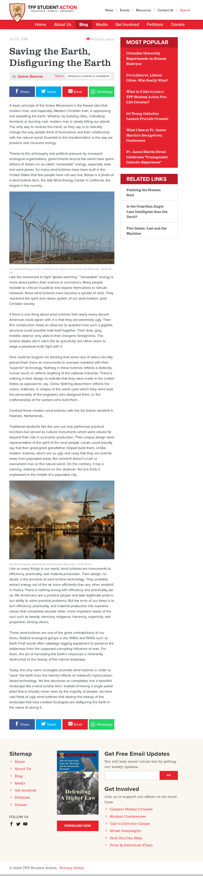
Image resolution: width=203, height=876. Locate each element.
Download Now (77, 826)
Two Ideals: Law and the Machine (146, 231)
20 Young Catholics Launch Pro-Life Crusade (147, 116)
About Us (62, 24)
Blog (83, 24)
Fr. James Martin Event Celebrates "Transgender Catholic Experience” (147, 156)
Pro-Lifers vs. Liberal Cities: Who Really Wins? (147, 77)
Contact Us (166, 10)
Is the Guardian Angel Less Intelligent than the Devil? (147, 211)
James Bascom (30, 76)
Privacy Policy (72, 867)
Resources (143, 10)
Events (125, 10)
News (109, 10)
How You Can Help (126, 837)
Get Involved (127, 24)
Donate (178, 24)
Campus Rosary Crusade (131, 809)
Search (185, 10)
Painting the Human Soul (143, 192)
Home (40, 24)
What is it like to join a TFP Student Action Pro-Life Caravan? (146, 96)
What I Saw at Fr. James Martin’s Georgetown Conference (146, 135)
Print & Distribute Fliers (131, 845)
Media (101, 24)
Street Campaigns (125, 830)
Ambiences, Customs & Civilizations (88, 76)
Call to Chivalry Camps (130, 823)
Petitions (155, 24)
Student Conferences (128, 816)
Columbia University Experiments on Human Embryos (146, 58)
